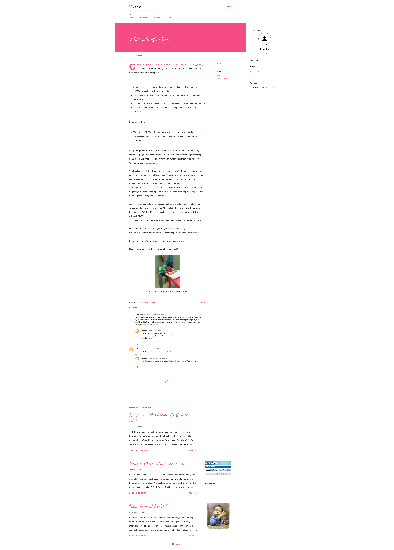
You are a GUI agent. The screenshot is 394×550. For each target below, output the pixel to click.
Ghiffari (219, 75)
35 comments (141, 450)
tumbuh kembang (221, 78)
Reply (137, 344)
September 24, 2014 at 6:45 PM (159, 358)
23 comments (141, 493)
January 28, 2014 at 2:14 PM (150, 349)
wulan (137, 349)
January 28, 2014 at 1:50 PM (158, 330)
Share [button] (218, 64)
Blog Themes (143, 17)
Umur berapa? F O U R (148, 506)
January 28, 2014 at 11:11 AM (154, 314)
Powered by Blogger (182, 544)
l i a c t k (135, 6)
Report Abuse (255, 71)
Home (131, 17)
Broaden (169, 17)
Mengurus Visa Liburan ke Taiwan (157, 463)
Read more (193, 450)
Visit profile (265, 53)
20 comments (141, 536)
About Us (157, 17)
